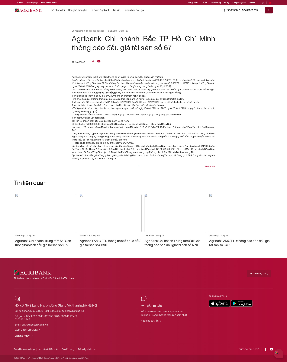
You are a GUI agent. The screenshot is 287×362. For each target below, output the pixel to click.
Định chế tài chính (49, 3)
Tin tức (204, 3)
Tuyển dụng (215, 3)
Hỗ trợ (226, 3)
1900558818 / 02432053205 (242, 10)
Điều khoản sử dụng (24, 349)
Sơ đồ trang (68, 349)
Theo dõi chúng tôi (249, 349)
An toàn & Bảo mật (48, 349)
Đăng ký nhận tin (87, 349)
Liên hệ (252, 3)
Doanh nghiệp (32, 3)
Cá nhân (19, 3)
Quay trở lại (210, 166)
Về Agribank (193, 3)
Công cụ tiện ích (239, 3)
